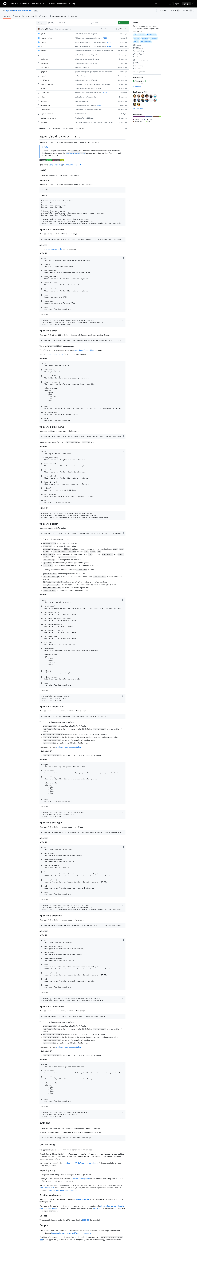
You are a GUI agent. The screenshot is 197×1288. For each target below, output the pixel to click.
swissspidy (44, 29)
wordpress (154, 38)
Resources (35, 4)
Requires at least (90, 42)
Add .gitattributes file (82, 67)
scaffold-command (22, 10)
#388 (105, 38)
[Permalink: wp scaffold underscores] (38, 229)
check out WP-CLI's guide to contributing (82, 1163)
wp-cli (9, 10)
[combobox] (103, 22)
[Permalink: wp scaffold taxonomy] (38, 915)
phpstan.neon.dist (47, 114)
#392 (109, 42)
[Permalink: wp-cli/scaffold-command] (38, 136)
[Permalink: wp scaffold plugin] (38, 524)
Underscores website (54, 249)
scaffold (136, 38)
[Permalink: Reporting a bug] (38, 1170)
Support (77, 165)
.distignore (44, 59)
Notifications (163, 10)
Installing (58, 165)
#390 (99, 105)
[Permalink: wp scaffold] (38, 180)
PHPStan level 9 (80, 114)
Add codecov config (82, 101)
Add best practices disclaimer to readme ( (89, 38)
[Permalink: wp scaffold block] (38, 330)
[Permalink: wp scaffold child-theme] (38, 427)
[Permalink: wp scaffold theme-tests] (38, 1006)
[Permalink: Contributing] (38, 1144)
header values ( (102, 42)
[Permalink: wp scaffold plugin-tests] (38, 706)
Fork (176, 10)
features (43, 42)
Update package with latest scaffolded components (92, 84)
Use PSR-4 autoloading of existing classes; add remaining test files (97, 122)
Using (51, 165)
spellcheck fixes (80, 76)
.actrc (42, 55)
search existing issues (81, 1179)
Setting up (97, 1208)
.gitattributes (45, 67)
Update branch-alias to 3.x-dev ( (86, 105)
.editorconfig (45, 63)
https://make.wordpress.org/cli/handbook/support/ (71, 1233)
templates (44, 50)
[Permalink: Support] (38, 1225)
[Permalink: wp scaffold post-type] (38, 822)
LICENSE (43, 88)
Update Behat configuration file (85, 97)
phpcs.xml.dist (45, 109)
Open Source (48, 4)
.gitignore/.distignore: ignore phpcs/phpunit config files (93, 72)
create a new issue (47, 1188)
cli (135, 35)
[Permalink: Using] (38, 169)
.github (43, 34)
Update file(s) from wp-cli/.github (60, 29)
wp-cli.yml (44, 122)
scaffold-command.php (48, 118)
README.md (45, 93)
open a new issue (82, 1199)
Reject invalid (79, 42)
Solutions (23, 4)
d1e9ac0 (103, 29)
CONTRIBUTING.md (47, 84)
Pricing (72, 4)
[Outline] (126, 128)
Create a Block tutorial (54, 354)
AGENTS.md (45, 80)
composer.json (45, 105)
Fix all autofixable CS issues (84, 118)
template (145, 38)
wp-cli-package (146, 41)
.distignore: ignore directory (87, 59)
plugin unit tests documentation (68, 747)
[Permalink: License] (38, 1215)
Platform (12, 4)
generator (141, 35)
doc (41, 1240)
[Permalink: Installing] (38, 1123)
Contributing (68, 165)
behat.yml (44, 97)
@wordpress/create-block (84, 350)
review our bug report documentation (62, 1190)
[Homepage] (5, 3)
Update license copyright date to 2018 (88, 88)
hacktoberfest (151, 35)
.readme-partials (46, 38)
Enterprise (61, 4)
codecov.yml (45, 101)
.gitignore (44, 72)
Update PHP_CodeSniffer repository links (88, 109)
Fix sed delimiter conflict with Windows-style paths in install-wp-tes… (98, 50)
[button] (123, 189)
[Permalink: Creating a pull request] (38, 1195)
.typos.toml (44, 76)
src (42, 46)
